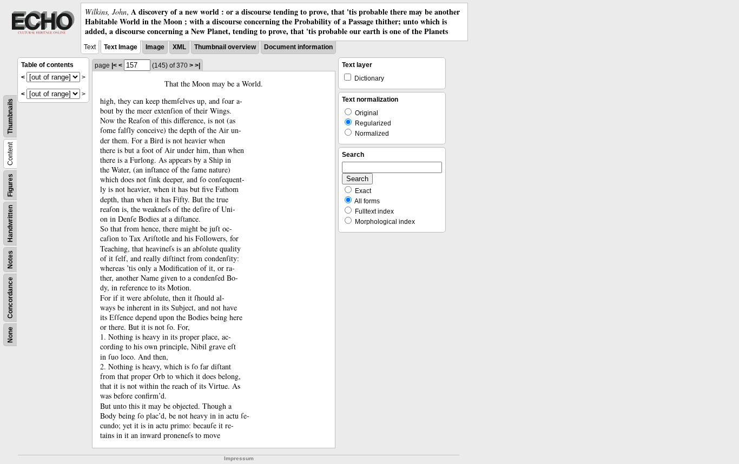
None (10, 335)
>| (197, 65)
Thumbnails (10, 116)
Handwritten (10, 223)
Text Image (120, 47)
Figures (10, 185)
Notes (10, 259)
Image (155, 47)
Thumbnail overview (225, 47)
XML (179, 47)
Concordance (10, 298)
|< (114, 65)
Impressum (239, 458)
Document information (298, 47)
